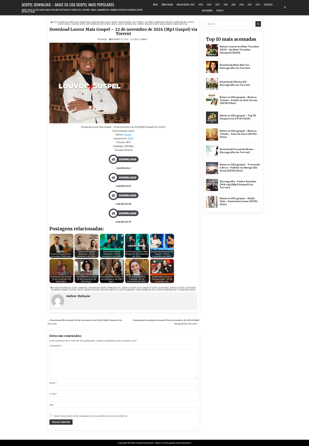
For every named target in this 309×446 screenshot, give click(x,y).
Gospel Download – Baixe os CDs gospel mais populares (68, 4)
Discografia (207, 10)
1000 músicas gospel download (73, 287)
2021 (250, 4)
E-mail (53, 394)
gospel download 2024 (146, 289)
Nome (53, 383)
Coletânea (149, 22)
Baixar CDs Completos (68, 22)
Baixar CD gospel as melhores (156, 287)
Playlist (220, 10)
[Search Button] (285, 7)
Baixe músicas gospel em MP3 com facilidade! (112, 22)
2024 (209, 4)
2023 (217, 4)
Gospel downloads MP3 (167, 289)
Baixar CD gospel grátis (72, 289)
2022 (258, 4)
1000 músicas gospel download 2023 (104, 287)
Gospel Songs (64, 24)
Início (155, 4)
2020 (241, 4)
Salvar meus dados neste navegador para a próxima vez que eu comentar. (91, 416)
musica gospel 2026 (186, 4)
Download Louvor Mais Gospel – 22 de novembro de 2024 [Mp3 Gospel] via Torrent (123, 31)
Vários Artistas (180, 24)
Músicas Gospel (152, 24)
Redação (103, 39)
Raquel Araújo (166, 24)
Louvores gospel (78, 24)
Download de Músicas (163, 22)
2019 (233, 4)
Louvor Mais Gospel (187, 289)
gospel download (127, 289)
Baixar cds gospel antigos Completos (101, 289)
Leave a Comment (140, 39)
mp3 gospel (105, 24)
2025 (200, 4)
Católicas (268, 4)
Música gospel (117, 24)
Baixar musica (85, 22)
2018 (226, 4)
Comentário (56, 345)
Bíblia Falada (167, 4)
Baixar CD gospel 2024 (132, 287)
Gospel (191, 22)
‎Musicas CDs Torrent (134, 24)
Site (51, 405)
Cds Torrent (138, 22)
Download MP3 (180, 22)
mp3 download (93, 24)
